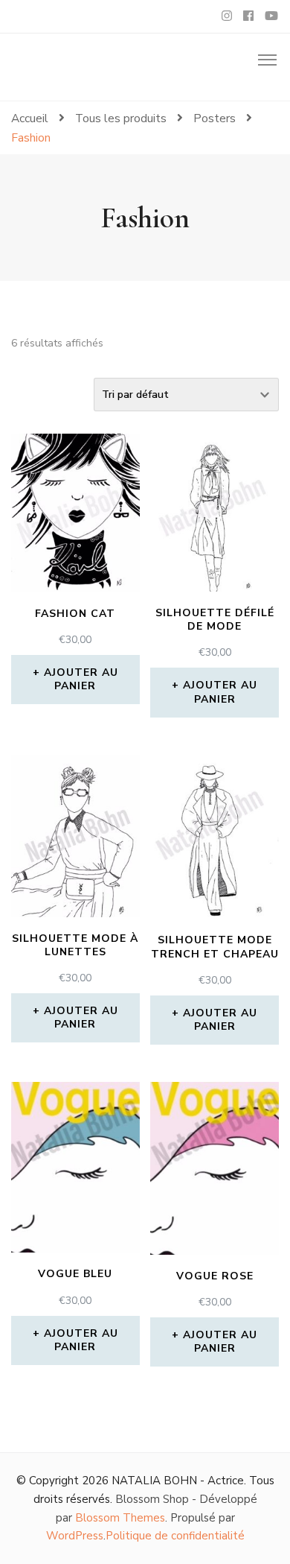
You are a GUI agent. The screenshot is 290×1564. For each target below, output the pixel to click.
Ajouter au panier (81, 679)
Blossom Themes (120, 1517)
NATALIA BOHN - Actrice (178, 1480)
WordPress (74, 1535)
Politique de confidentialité (175, 1535)
